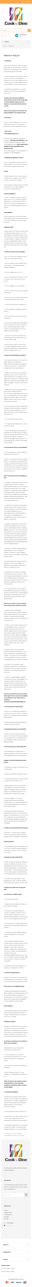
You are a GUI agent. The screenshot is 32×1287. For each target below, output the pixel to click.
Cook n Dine (9, 1225)
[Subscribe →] (26, 1195)
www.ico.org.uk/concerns (17, 1116)
